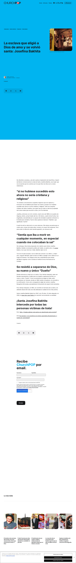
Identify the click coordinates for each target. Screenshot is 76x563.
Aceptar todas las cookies (58, 560)
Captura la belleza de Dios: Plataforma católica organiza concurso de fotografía (65, 540)
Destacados (6, 29)
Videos (50, 3)
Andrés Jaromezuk (10, 76)
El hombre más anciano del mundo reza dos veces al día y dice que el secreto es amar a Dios (10, 541)
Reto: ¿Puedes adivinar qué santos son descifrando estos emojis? (38, 312)
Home (40, 3)
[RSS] (62, 3)
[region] (38, 557)
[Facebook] (54, 3)
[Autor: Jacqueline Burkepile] (20, 527)
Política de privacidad (33, 387)
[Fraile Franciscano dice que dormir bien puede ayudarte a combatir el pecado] (24, 521)
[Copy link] (20, 90)
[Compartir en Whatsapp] (11, 90)
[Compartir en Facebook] (6, 90)
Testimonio (19, 29)
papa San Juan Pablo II (28, 295)
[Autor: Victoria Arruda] (6, 527)
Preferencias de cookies (58, 554)
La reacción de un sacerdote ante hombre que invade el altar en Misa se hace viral (51, 541)
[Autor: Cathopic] (61, 527)
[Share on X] (15, 90)
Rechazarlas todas (58, 557)
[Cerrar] (74, 557)
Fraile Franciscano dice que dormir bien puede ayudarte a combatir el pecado (24, 540)
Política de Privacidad (10, 555)
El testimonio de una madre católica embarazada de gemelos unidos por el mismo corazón (37, 541)
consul (56, 248)
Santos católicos (13, 29)
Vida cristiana (24, 29)
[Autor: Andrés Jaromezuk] (5, 77)
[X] (56, 3)
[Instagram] (58, 3)
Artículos (45, 3)
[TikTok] (60, 3)
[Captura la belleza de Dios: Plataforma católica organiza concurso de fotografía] (65, 521)
